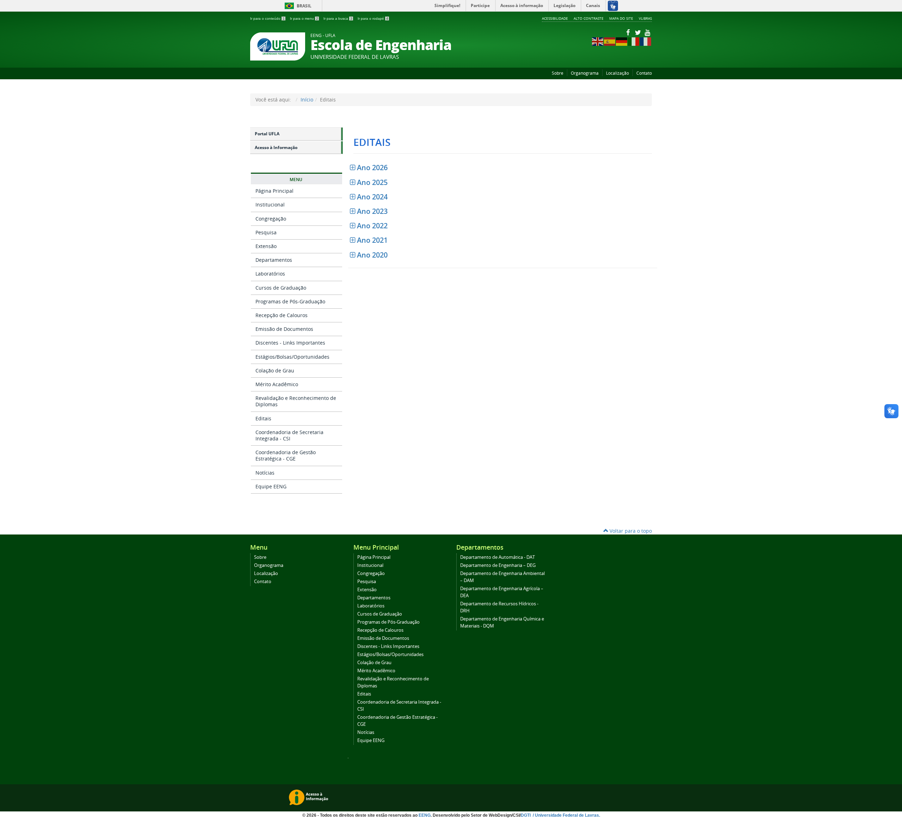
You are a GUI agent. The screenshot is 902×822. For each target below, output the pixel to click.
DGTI (526, 815)
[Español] (610, 41)
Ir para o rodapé (373, 18)
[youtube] (647, 32)
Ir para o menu (304, 18)
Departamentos (273, 260)
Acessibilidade (555, 18)
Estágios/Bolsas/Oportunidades (292, 356)
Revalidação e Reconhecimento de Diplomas (295, 401)
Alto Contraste (589, 18)
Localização (617, 73)
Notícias (264, 472)
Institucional (270, 204)
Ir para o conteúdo (267, 18)
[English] (598, 41)
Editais (263, 418)
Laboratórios (270, 273)
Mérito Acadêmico (276, 384)
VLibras (645, 18)
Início (307, 99)
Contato (644, 73)
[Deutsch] (622, 41)
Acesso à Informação (276, 147)
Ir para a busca (337, 18)
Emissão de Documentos (284, 329)
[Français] (646, 41)
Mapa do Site (621, 18)
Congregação (270, 218)
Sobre (557, 73)
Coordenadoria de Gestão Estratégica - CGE (285, 455)
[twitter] (638, 32)
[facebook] (629, 32)
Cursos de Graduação (280, 287)
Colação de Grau (274, 370)
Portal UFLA (267, 134)
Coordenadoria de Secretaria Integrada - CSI (289, 435)
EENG (425, 815)
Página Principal (274, 190)
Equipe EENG (270, 486)
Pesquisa (266, 232)
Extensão (266, 246)
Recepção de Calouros (281, 315)
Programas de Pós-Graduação (290, 301)
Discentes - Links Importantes (290, 342)
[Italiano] (634, 41)
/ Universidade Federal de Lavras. (566, 815)
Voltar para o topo (630, 530)
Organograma (585, 73)
